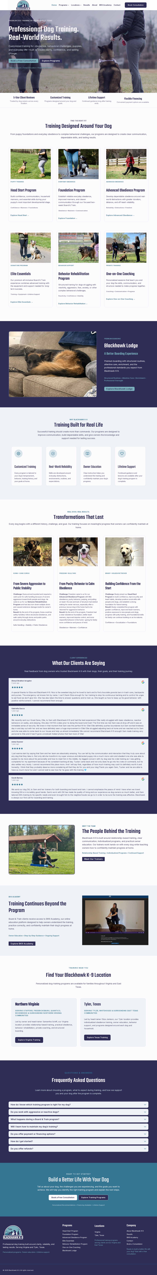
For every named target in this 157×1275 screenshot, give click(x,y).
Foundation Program (70, 1234)
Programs (67, 1225)
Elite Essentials (68, 1241)
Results (86, 5)
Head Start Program (70, 1231)
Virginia (97, 1232)
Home (54, 5)
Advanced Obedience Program (74, 1237)
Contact (117, 5)
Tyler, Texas (99, 1235)
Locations (99, 1226)
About (94, 5)
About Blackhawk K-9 (135, 1231)
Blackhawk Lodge (69, 1250)
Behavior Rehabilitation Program (74, 1244)
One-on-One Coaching (71, 1247)
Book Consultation (136, 5)
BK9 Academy (105, 5)
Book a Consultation (134, 1244)
